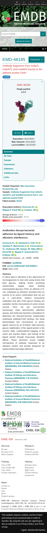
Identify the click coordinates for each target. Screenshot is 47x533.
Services (24, 4)
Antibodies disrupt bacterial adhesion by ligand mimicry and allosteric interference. (21, 234)
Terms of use (39, 509)
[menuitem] (5, 49)
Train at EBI (6, 465)
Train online (6, 470)
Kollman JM (30, 210)
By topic (4, 449)
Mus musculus (27, 186)
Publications (29, 449)
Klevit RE (16, 210)
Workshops (29, 468)
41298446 (17, 263)
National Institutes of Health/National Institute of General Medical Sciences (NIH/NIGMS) (22, 363)
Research (31, 4)
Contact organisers (8, 473)
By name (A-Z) (7, 452)
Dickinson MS (12, 249)
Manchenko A (19, 246)
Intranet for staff (21, 439)
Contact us (5, 486)
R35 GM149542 (25, 366)
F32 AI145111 (32, 378)
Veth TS (34, 243)
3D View (17, 133)
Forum (29, 470)
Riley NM (35, 249)
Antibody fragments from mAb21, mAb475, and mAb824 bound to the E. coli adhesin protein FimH (22, 195)
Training (37, 4)
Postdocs (28, 454)
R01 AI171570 (32, 390)
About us (43, 4)
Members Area (30, 465)
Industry (28, 461)
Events (4, 488)
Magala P (7, 210)
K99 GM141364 (25, 402)
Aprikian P (7, 246)
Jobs (3, 491)
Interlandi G (24, 243)
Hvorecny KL (28, 207)
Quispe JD (25, 249)
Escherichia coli (10, 189)
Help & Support (7, 454)
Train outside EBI (8, 468)
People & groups (7, 496)
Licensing (12, 429)
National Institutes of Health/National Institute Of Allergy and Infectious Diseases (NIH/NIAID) (22, 375)
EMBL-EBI (17, 4)
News (3, 493)
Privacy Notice (27, 524)
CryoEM (6, 77)
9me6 (19, 201)
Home (4, 49)
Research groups (31, 452)
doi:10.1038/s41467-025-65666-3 (22, 266)
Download (35, 60)
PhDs (36, 454)
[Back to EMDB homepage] (23, 18)
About (4, 482)
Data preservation (16, 432)
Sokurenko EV (31, 252)
